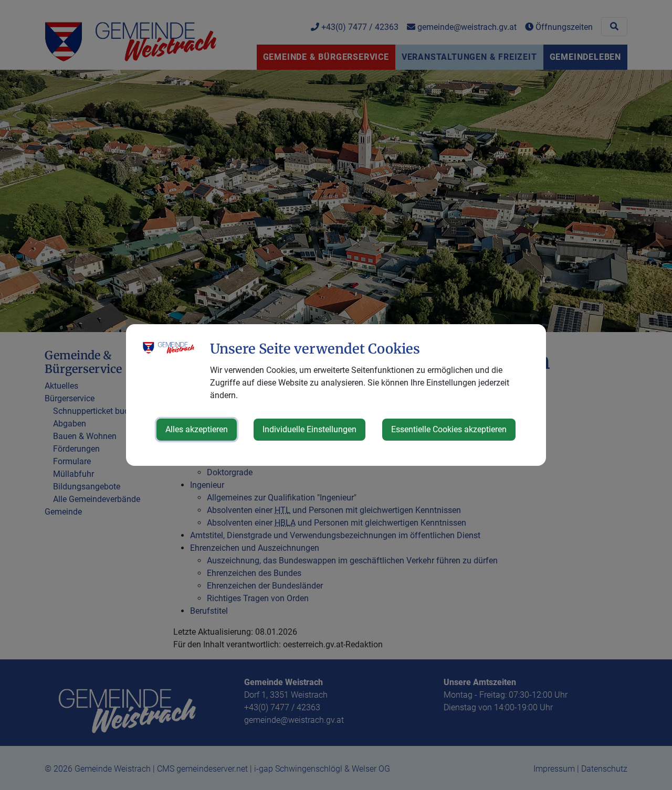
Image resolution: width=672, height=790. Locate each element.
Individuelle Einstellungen (309, 429)
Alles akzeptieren (196, 429)
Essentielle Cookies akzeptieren (449, 429)
